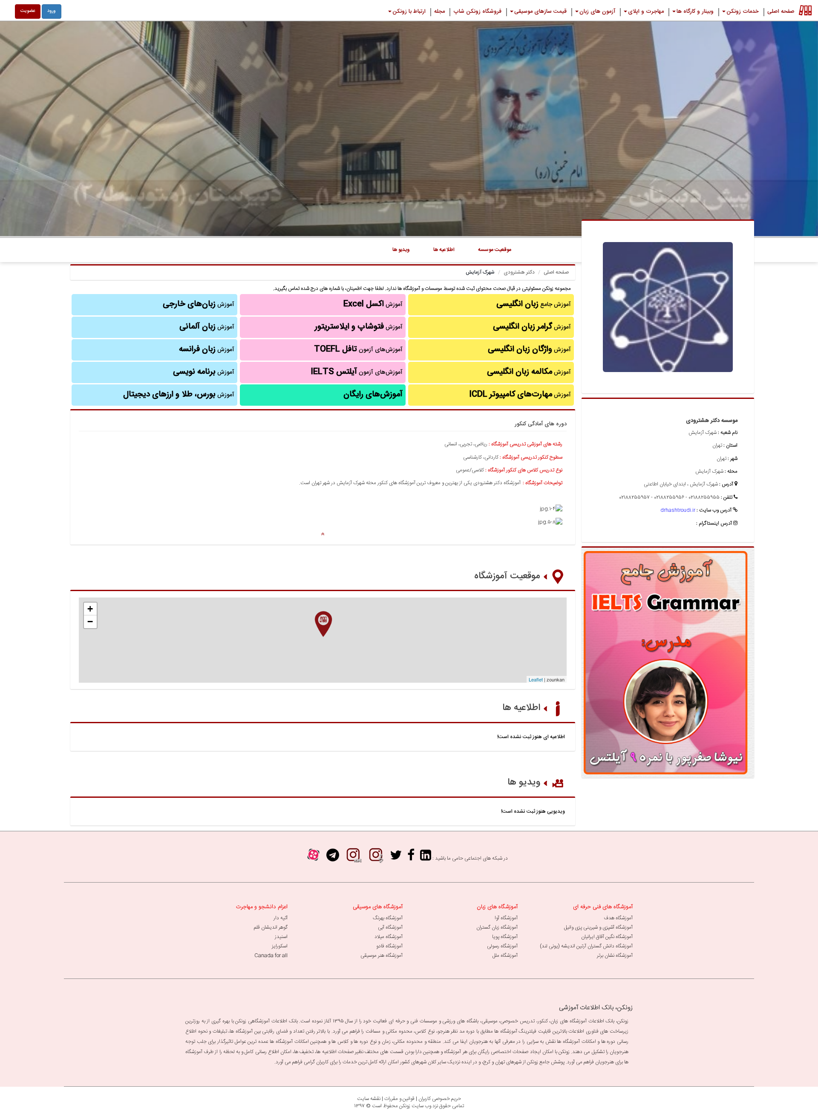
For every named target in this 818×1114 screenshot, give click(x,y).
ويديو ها (401, 249)
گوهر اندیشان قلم (271, 927)
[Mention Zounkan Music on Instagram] (375, 858)
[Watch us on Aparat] (313, 858)
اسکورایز (280, 946)
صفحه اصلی (556, 272)
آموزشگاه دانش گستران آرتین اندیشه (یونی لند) (586, 946)
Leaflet (536, 679)
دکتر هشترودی (519, 272)
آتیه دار (281, 918)
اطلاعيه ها (444, 249)
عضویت (27, 11)
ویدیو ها (523, 782)
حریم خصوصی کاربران (439, 1098)
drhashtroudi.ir (677, 510)
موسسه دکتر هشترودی (711, 420)
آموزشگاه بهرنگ (388, 918)
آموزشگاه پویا (505, 936)
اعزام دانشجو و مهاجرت (262, 907)
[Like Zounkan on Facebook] (411, 858)
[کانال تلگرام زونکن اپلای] (332, 858)
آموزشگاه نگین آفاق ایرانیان (607, 936)
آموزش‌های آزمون (358, 349)
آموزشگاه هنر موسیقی (381, 955)
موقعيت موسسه (494, 249)
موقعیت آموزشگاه (507, 576)
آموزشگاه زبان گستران (497, 927)
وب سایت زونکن (415, 1106)
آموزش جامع (533, 304)
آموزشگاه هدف (618, 918)
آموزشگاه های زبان (497, 907)
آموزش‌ (206, 349)
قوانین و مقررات (399, 1098)
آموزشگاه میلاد (388, 936)
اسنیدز (281, 936)
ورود (51, 11)
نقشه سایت (368, 1098)
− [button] (90, 621)
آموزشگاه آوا (506, 918)
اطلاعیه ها (521, 708)
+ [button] (90, 608)
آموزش (532, 327)
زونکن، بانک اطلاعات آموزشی (596, 1007)
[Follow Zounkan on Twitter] (396, 858)
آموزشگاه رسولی (502, 946)
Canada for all (271, 955)
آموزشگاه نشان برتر (615, 955)
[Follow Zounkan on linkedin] (425, 858)
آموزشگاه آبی (390, 927)
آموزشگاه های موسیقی (378, 907)
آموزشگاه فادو (389, 946)
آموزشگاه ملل (505, 955)
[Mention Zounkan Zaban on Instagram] (353, 858)
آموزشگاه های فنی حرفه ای (603, 907)
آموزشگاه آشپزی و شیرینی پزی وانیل (598, 927)
